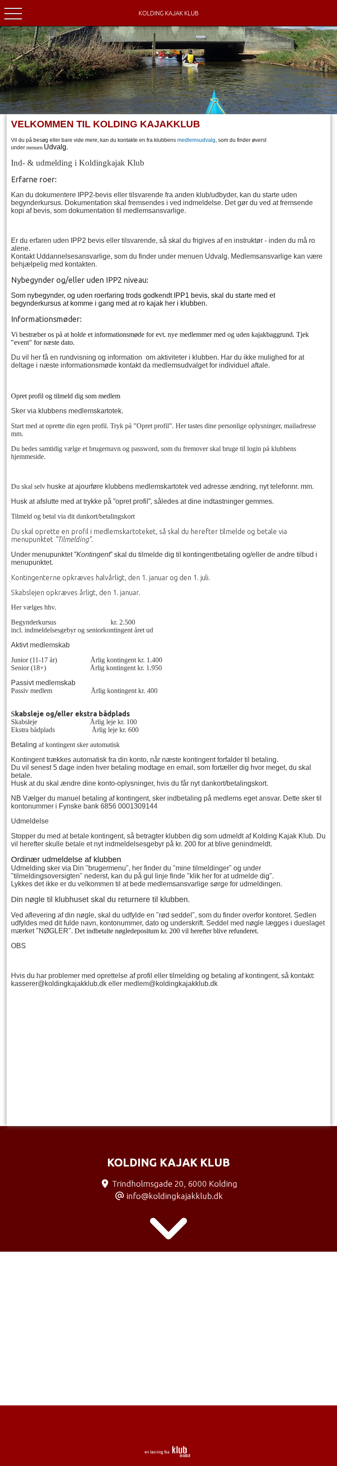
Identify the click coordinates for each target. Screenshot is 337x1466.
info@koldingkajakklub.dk (174, 1196)
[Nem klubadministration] (167, 1455)
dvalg (57, 147)
